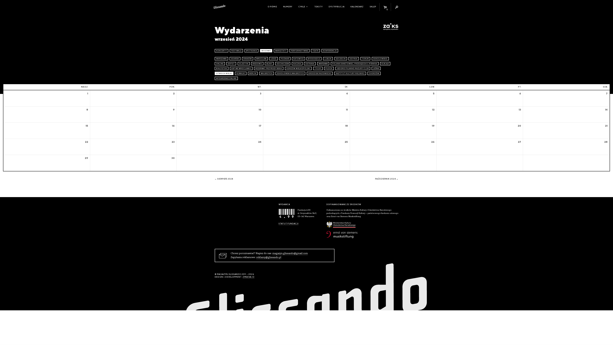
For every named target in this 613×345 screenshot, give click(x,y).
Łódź (273, 59)
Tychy (318, 68)
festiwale (236, 51)
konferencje (330, 51)
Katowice (298, 59)
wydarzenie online (226, 78)
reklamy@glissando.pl (268, 257)
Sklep (373, 7)
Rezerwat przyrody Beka (268, 68)
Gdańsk (235, 59)
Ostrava (309, 64)
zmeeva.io (248, 277)
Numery (287, 7)
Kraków (247, 59)
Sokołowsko (380, 59)
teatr (315, 51)
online (219, 64)
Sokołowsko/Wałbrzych (290, 73)
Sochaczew (283, 64)
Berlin (252, 73)
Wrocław (261, 59)
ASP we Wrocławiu (241, 68)
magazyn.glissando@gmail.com (290, 253)
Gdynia (353, 59)
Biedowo (257, 64)
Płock (328, 68)
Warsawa (323, 64)
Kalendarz (357, 7)
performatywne (299, 51)
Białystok (221, 68)
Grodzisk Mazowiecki (319, 73)
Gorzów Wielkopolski (298, 68)
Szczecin (341, 59)
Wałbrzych (267, 73)
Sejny (269, 64)
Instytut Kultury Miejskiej (350, 73)
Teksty (318, 7)
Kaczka (297, 64)
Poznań (285, 59)
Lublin (328, 59)
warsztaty (281, 51)
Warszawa (221, 59)
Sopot (231, 64)
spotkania (251, 51)
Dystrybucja (336, 7)
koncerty (221, 51)
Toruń (365, 59)
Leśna (376, 68)
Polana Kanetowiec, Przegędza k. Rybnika (354, 64)
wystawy (266, 51)
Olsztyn (243, 64)
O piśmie (272, 7)
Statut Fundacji (289, 223)
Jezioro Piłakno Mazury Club (353, 68)
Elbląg (385, 64)
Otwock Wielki (224, 73)
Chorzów (374, 73)
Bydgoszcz (314, 59)
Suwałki (240, 73)
